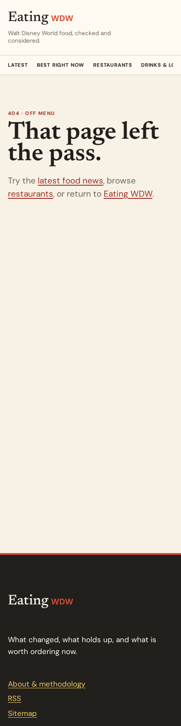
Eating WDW (128, 193)
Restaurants (112, 65)
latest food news (70, 180)
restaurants (30, 193)
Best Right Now (60, 65)
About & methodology (46, 684)
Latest (18, 65)
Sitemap (22, 713)
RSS (14, 698)
